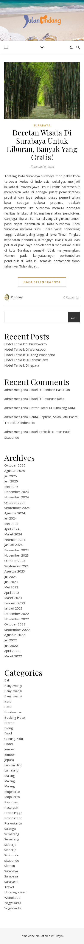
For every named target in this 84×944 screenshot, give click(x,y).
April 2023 (11, 592)
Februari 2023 (14, 603)
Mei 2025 (11, 486)
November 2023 (16, 555)
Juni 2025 (11, 481)
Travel (9, 887)
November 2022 (16, 619)
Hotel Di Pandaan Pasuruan (49, 389)
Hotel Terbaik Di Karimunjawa (26, 360)
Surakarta (11, 881)
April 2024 (11, 529)
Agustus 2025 (14, 470)
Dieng (8, 728)
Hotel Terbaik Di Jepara (21, 365)
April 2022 (11, 651)
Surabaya (42, 125)
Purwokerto (13, 823)
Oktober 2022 (14, 624)
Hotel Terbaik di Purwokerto (25, 344)
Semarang (11, 834)
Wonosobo (12, 897)
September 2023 (17, 566)
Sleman (9, 865)
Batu (7, 701)
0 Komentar (71, 297)
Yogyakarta (12, 902)
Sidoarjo (10, 844)
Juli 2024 (10, 518)
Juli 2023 (10, 576)
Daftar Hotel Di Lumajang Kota (52, 408)
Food (8, 733)
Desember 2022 (16, 613)
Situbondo (11, 855)
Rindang (17, 297)
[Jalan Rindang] (42, 20)
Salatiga (10, 828)
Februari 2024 (14, 539)
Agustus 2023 (14, 571)
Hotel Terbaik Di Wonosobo (25, 349)
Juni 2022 (11, 645)
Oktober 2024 (14, 502)
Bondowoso (13, 712)
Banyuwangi (13, 685)
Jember (9, 749)
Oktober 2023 (14, 560)
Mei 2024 (11, 523)
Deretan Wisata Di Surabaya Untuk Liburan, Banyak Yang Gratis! (42, 145)
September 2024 (17, 507)
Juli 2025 (10, 476)
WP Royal (57, 936)
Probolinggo (13, 812)
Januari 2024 (13, 545)
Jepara (9, 759)
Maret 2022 (13, 656)
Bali (6, 680)
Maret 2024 (13, 534)
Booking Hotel (14, 717)
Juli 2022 (10, 640)
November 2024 (16, 497)
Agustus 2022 (14, 635)
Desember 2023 (16, 550)
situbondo (11, 860)
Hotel (8, 744)
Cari (73, 317)
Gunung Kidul (13, 738)
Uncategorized (15, 892)
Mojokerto (12, 791)
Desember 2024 (16, 492)
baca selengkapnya (42, 282)
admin (8, 389)
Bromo (9, 722)
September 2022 (17, 629)
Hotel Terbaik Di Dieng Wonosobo (29, 355)
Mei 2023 (11, 587)
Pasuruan (11, 802)
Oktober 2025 (14, 465)
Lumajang (11, 770)
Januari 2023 (13, 608)
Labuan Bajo (13, 765)
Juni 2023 (11, 582)
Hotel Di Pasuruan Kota (46, 399)
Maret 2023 (13, 598)
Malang (9, 775)
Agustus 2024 (14, 513)
